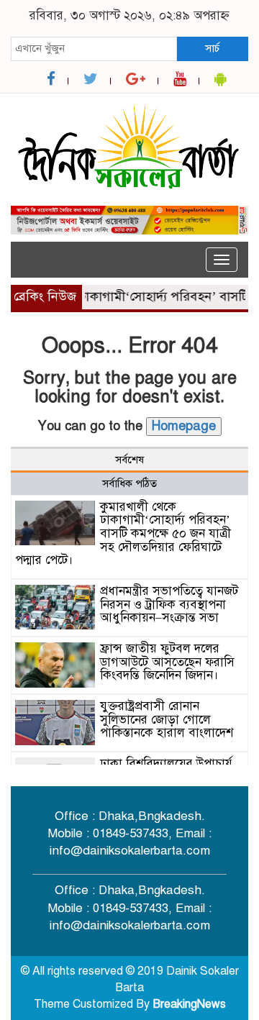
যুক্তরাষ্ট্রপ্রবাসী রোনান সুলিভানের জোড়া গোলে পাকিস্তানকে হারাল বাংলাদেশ (166, 719)
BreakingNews (189, 1004)
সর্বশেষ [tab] (129, 459)
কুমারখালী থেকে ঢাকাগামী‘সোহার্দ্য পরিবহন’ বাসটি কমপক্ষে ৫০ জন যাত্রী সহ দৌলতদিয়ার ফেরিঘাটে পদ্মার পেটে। (123, 533)
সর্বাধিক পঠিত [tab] (129, 483)
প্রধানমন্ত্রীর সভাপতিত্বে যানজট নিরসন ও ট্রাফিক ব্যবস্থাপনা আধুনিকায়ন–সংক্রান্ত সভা (169, 604)
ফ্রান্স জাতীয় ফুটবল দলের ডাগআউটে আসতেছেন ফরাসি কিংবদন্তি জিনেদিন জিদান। (167, 662)
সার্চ (212, 48)
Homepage (184, 426)
